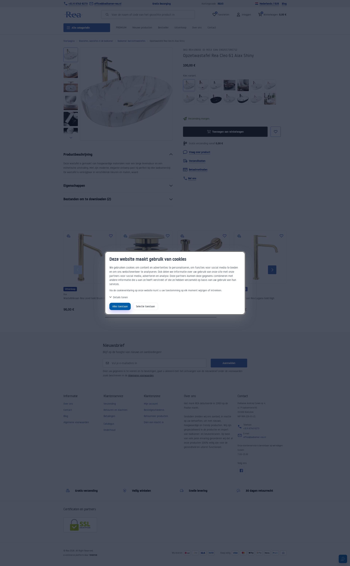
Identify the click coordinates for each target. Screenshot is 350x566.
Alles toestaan (120, 306)
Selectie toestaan (145, 306)
